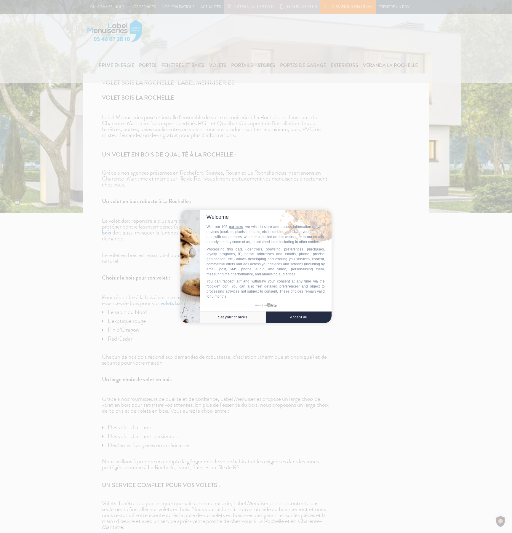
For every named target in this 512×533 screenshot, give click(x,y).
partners (236, 227)
